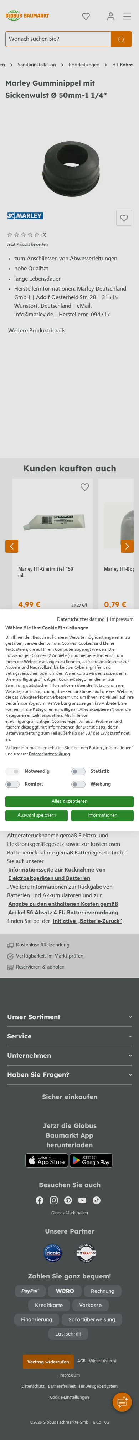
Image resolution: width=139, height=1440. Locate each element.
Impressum (122, 619)
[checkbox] (12, 771)
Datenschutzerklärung (81, 619)
